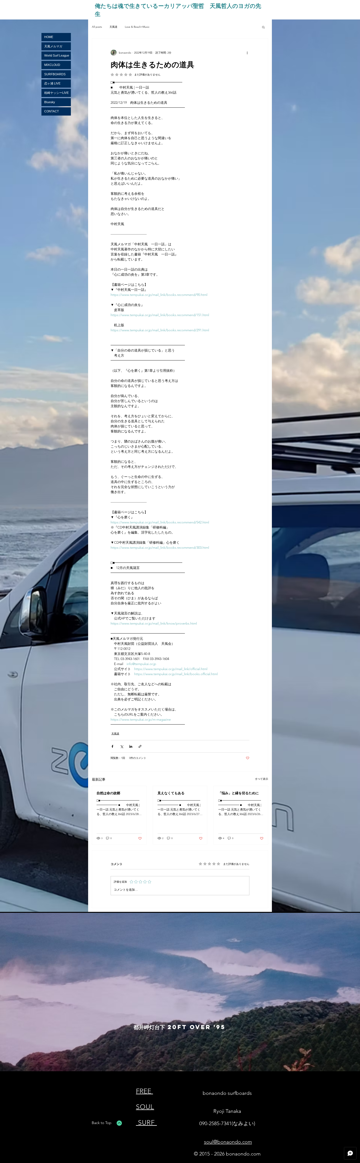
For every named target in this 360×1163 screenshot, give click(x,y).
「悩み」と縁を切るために (238, 793)
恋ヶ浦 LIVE (52, 83)
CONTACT (51, 111)
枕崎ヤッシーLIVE (56, 92)
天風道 (113, 26)
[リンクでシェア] (140, 746)
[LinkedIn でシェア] (131, 746)
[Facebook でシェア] (112, 746)
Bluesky (49, 102)
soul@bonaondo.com (228, 1142)
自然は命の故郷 (108, 793)
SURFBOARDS (55, 74)
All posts (97, 26)
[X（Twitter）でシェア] (121, 746)
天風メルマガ (53, 46)
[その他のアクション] (247, 52)
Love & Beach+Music (137, 26)
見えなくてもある (171, 793)
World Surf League (56, 55)
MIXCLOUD (52, 64)
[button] (263, 26)
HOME (48, 37)
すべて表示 (261, 779)
